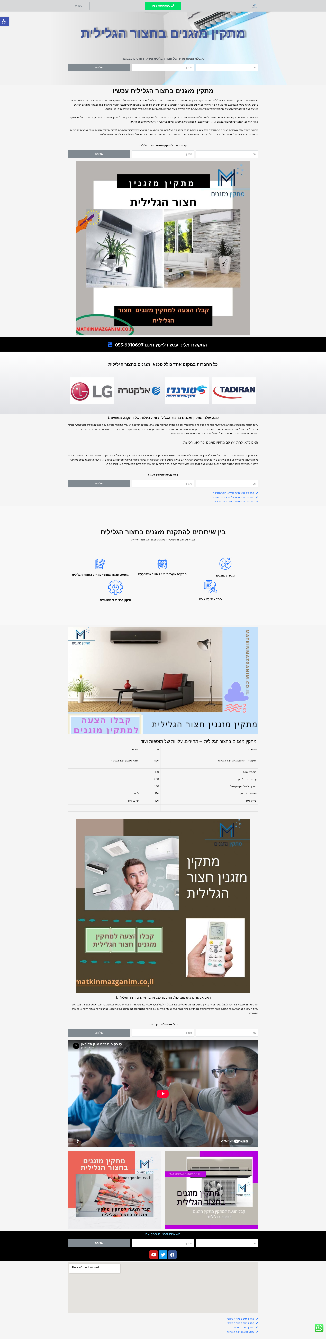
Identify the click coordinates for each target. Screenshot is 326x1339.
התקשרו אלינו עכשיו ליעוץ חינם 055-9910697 (161, 345)
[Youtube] (153, 1254)
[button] (163, 6)
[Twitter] (163, 1254)
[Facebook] (172, 1254)
